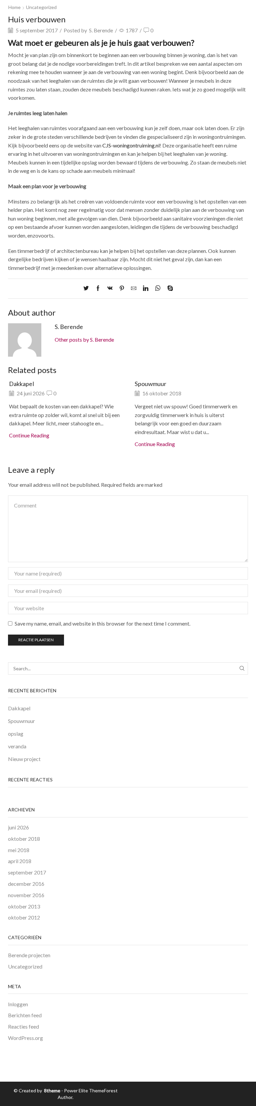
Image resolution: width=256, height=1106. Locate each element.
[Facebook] (98, 288)
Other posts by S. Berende (84, 339)
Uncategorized (41, 7)
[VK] (110, 288)
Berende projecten (29, 955)
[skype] (168, 288)
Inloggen (18, 1004)
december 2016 (26, 883)
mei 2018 (18, 850)
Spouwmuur (150, 383)
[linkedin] (146, 288)
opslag (15, 733)
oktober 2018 (24, 838)
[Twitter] (87, 288)
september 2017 (27, 872)
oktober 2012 (24, 917)
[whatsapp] (158, 288)
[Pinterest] (122, 288)
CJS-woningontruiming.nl (131, 145)
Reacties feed (23, 1026)
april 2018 (19, 861)
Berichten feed (25, 1015)
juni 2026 (18, 827)
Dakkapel (21, 383)
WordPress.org (25, 1038)
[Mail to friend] (134, 288)
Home (14, 7)
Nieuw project (24, 759)
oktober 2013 (24, 906)
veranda (17, 746)
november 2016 (26, 895)
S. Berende (101, 30)
